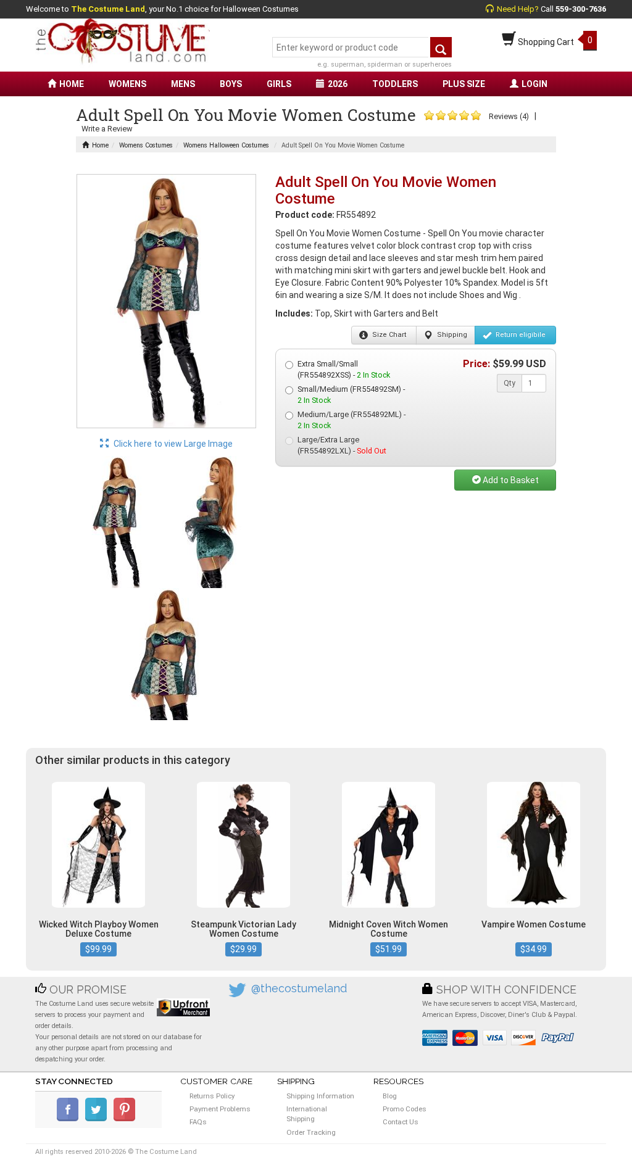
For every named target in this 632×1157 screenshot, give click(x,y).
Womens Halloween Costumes (226, 145)
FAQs (198, 1122)
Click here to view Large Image (172, 444)
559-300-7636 (580, 9)
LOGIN (534, 84)
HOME (71, 84)
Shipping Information (320, 1096)
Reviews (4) (509, 116)
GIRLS (279, 84)
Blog (390, 1096)
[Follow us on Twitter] (98, 1118)
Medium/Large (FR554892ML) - (351, 420)
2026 (337, 84)
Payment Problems (220, 1109)
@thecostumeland (299, 988)
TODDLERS (395, 84)
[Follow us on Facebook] (70, 1118)
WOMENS (127, 84)
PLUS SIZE (464, 84)
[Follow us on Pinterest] (127, 1118)
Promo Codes (404, 1109)
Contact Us (400, 1122)
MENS (183, 84)
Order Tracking (311, 1132)
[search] (441, 47)
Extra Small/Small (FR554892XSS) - (343, 369)
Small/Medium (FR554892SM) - (351, 394)
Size (388, 335)
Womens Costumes (146, 145)
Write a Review (106, 128)
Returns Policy (212, 1096)
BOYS (231, 84)
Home (100, 145)
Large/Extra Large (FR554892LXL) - (341, 445)
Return (520, 335)
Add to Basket (510, 480)
